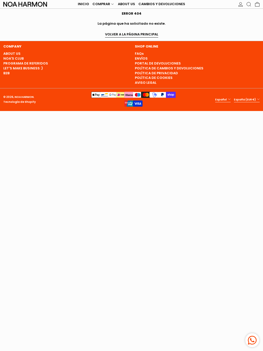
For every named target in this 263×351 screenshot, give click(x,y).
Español (221, 99)
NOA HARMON (24, 97)
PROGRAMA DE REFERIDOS (25, 63)
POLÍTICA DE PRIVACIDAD (156, 73)
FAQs (139, 53)
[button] (248, 4)
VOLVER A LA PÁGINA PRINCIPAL (131, 34)
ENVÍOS (141, 58)
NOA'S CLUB (13, 58)
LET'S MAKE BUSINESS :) (23, 68)
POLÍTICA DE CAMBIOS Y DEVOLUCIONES (169, 68)
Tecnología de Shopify (19, 102)
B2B (6, 73)
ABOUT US (12, 53)
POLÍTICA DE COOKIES (154, 77)
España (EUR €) (245, 99)
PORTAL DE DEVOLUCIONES (158, 63)
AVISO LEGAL (145, 82)
